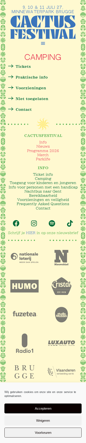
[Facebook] (16, 223)
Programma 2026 (43, 150)
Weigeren (43, 420)
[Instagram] (34, 223)
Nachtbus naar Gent (43, 191)
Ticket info (43, 174)
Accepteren (43, 408)
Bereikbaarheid (43, 195)
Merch (43, 155)
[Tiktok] (70, 223)
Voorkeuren (43, 432)
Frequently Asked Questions (43, 204)
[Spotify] (52, 223)
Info (43, 142)
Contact (43, 208)
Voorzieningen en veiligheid (43, 199)
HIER (31, 233)
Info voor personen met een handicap (43, 187)
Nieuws (43, 146)
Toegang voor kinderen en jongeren (43, 183)
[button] (43, 43)
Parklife (43, 159)
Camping (43, 178)
